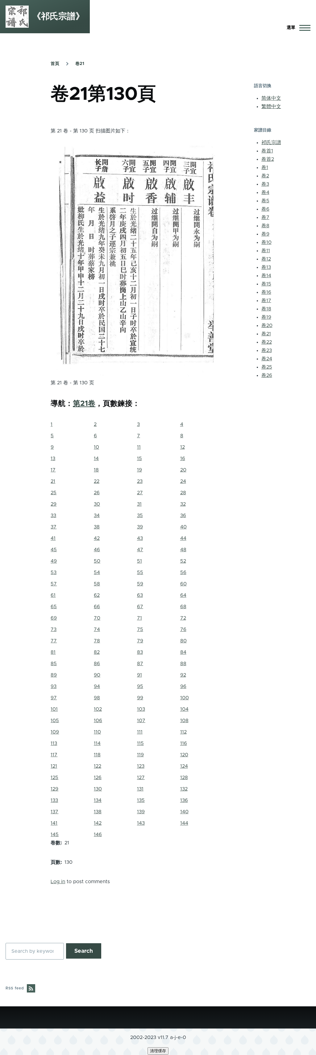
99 (140, 697)
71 (139, 618)
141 (54, 823)
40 (183, 526)
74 (97, 629)
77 (54, 640)
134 (98, 800)
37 (53, 526)
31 (139, 504)
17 (53, 469)
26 (97, 492)
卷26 (266, 375)
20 (183, 469)
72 (183, 618)
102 (98, 709)
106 (98, 720)
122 (97, 766)
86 (97, 663)
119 (140, 754)
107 (141, 720)
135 (141, 800)
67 (140, 606)
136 (184, 800)
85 (54, 663)
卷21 (79, 64)
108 (184, 720)
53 (53, 572)
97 (54, 697)
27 (140, 492)
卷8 (265, 225)
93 (53, 686)
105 (55, 720)
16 (182, 458)
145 (55, 834)
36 (183, 515)
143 (141, 823)
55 (140, 572)
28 (183, 492)
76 (183, 629)
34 (97, 515)
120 (184, 754)
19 (139, 469)
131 (140, 788)
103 (141, 709)
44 (183, 538)
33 (53, 515)
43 (140, 538)
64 (183, 595)
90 (97, 675)
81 (53, 652)
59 (140, 583)
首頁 (55, 64)
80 (183, 640)
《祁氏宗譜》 (58, 16)
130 (98, 788)
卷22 (266, 342)
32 (183, 504)
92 (183, 675)
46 (97, 549)
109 (55, 732)
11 (139, 447)
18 (96, 469)
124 (184, 766)
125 (54, 777)
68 (183, 606)
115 (140, 743)
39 (140, 526)
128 (184, 777)
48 (183, 549)
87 (140, 663)
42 (97, 538)
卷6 (265, 209)
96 (183, 686)
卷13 (266, 267)
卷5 (265, 200)
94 (97, 686)
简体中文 (271, 98)
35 (140, 515)
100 (184, 697)
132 (184, 788)
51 (139, 561)
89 (54, 675)
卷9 (265, 234)
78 (97, 640)
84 (183, 652)
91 (139, 675)
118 (97, 754)
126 (98, 777)
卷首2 (267, 159)
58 (97, 583)
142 (98, 823)
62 (97, 595)
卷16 (266, 292)
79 (140, 640)
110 (97, 732)
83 (140, 652)
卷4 (265, 192)
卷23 (266, 350)
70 (97, 618)
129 (54, 788)
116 (183, 743)
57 (54, 583)
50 (97, 561)
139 (141, 811)
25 (53, 492)
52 (183, 561)
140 (184, 811)
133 (54, 800)
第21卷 (84, 403)
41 (53, 538)
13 (53, 458)
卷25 (266, 367)
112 (183, 732)
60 (183, 583)
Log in (58, 881)
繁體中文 (271, 106)
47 (140, 549)
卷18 (266, 308)
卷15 (266, 283)
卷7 (265, 217)
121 (54, 766)
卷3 (265, 184)
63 (140, 595)
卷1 (264, 167)
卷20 (266, 325)
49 (54, 561)
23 (140, 481)
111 (140, 732)
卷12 (266, 259)
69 (54, 618)
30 (97, 504)
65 (54, 606)
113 (54, 743)
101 (54, 709)
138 (98, 811)
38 (97, 526)
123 (140, 766)
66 (97, 606)
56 (183, 572)
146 (98, 834)
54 (97, 572)
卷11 (265, 250)
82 (97, 652)
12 (182, 447)
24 (183, 481)
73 (53, 629)
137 (54, 811)
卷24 (266, 358)
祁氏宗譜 (271, 142)
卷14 (266, 275)
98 (97, 697)
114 (97, 743)
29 (53, 504)
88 (183, 663)
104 (184, 709)
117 (54, 754)
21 (53, 481)
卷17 (266, 300)
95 (140, 686)
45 (54, 549)
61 (53, 595)
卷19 (266, 317)
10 (96, 447)
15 (139, 458)
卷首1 (267, 150)
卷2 (265, 175)
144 (184, 823)
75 (140, 629)
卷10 (266, 242)
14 (96, 458)
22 (96, 481)
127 (141, 777)
